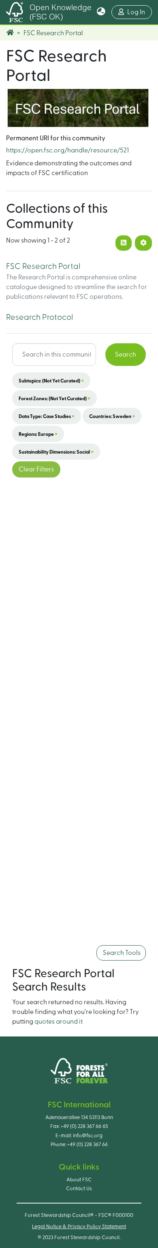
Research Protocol (39, 317)
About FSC (79, 1179)
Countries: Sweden (112, 416)
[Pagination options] (143, 243)
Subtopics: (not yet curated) (51, 380)
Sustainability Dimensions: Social (56, 451)
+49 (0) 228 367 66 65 (84, 1126)
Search (125, 354)
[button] (101, 12)
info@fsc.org (87, 1135)
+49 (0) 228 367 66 (87, 1144)
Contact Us (79, 1188)
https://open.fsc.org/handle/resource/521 (67, 150)
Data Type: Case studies (47, 416)
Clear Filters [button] (36, 469)
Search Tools (121, 953)
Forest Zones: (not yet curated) (54, 398)
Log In (139, 11)
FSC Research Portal (43, 266)
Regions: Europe (38, 434)
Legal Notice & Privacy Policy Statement (79, 1226)
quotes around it (58, 1021)
